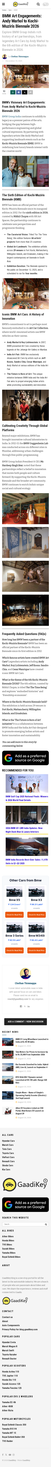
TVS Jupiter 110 (10, 1375)
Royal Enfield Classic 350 (14, 1424)
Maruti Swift (8, 1350)
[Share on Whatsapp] (12, 92)
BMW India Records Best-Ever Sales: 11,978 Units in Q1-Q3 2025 (27, 861)
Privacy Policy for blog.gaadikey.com (20, 1329)
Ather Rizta (7, 1410)
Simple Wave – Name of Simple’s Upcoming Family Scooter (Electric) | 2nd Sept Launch (31, 1095)
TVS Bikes (7, 1244)
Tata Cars (7, 1149)
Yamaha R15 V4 (9, 1428)
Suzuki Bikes (8, 1248)
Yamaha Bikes (8, 1252)
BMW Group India (11, 116)
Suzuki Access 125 (11, 1384)
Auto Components (11, 1325)
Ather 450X (7, 1406)
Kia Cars (6, 1169)
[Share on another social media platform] (30, 92)
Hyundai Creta (9, 1342)
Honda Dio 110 (9, 1380)
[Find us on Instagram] (14, 1455)
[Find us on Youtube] (10, 1455)
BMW (15, 10)
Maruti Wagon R (9, 1346)
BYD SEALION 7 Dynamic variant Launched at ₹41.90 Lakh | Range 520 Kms (31, 1080)
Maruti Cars (7, 1145)
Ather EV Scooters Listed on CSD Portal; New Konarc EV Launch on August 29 (30, 1111)
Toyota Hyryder (9, 1354)
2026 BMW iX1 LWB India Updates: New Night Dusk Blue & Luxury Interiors (24, 830)
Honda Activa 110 (10, 1371)
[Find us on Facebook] (2, 1455)
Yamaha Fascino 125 (12, 1388)
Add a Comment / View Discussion (25, 1021)
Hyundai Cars (8, 1141)
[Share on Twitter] (24, 92)
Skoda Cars (7, 1165)
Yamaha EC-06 (9, 1402)
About (5, 1321)
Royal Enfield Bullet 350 (13, 1437)
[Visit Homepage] (21, 4)
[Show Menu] (3, 4)
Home (4, 10)
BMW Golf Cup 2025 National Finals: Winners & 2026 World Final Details (27, 798)
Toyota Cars (8, 1153)
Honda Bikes (8, 1240)
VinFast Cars (8, 1157)
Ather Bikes (8, 1236)
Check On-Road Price (14, 915)
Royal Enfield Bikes (11, 1257)
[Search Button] (38, 4)
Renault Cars (8, 1161)
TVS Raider (7, 1441)
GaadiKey (12, 1460)
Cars (10, 10)
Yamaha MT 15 (9, 1433)
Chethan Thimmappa (19, 56)
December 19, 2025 (14, 61)
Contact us (7, 1317)
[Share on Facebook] (18, 92)
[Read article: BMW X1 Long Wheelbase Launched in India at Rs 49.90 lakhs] (7, 1042)
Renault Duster (9, 1358)
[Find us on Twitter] (6, 1455)
